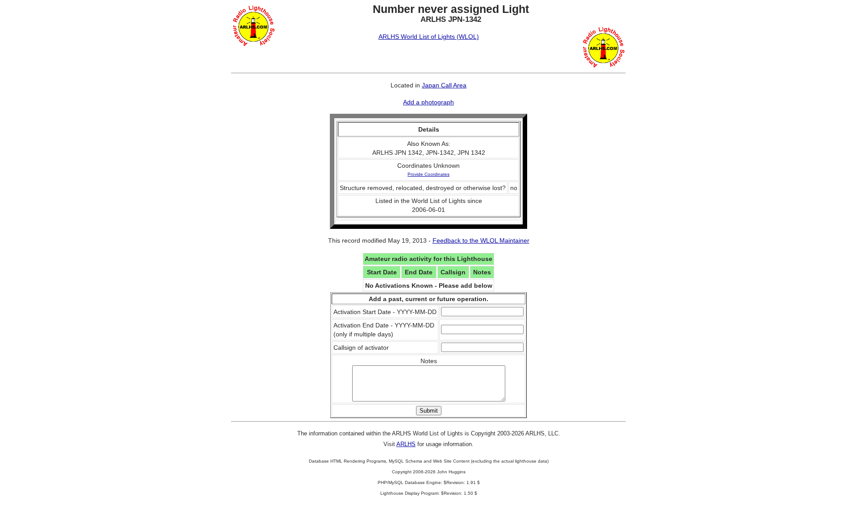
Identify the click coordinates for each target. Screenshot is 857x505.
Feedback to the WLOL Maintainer (481, 240)
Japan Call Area (444, 85)
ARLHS (406, 444)
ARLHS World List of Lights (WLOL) (429, 36)
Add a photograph (428, 102)
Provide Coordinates (428, 174)
